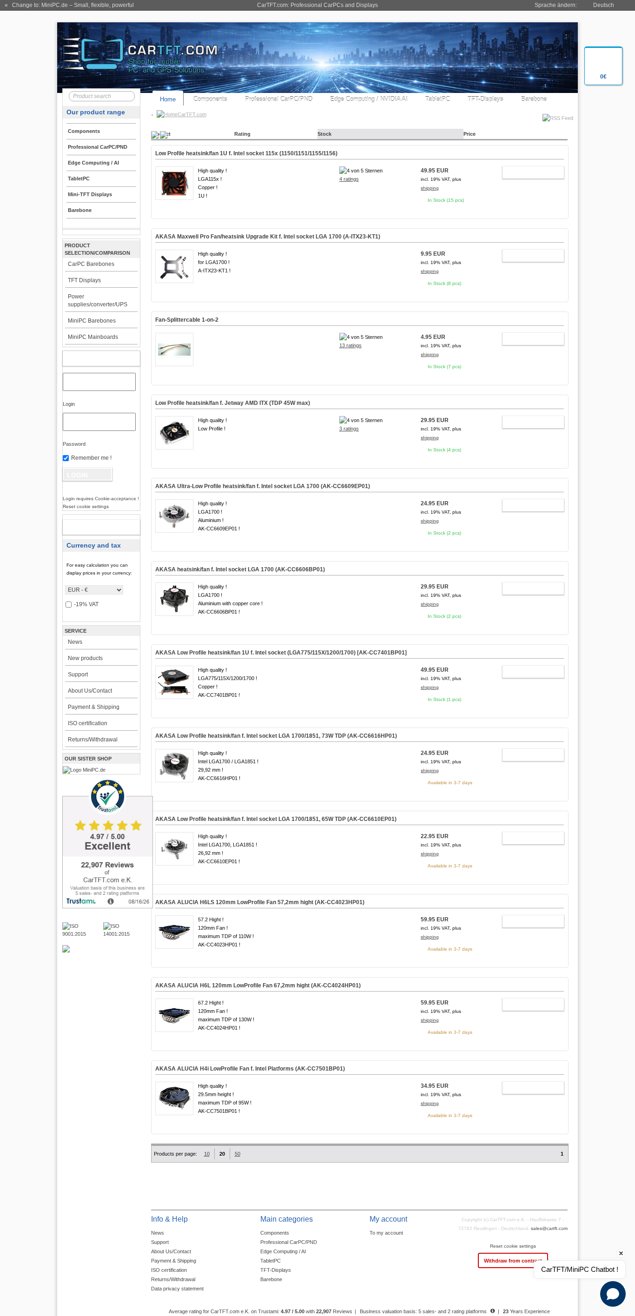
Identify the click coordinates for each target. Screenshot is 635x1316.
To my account (386, 1233)
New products (85, 658)
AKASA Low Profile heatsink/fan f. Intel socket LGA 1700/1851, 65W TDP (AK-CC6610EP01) (276, 819)
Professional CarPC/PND (278, 99)
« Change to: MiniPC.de (69, 5)
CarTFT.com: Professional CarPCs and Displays (317, 5)
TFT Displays (84, 280)
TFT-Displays (485, 99)
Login (69, 404)
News (75, 642)
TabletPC (437, 99)
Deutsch (603, 5)
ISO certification (87, 723)
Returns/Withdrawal (93, 739)
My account (91, 358)
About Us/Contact (90, 691)
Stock (324, 134)
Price (469, 134)
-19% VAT (86, 604)
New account (91, 527)
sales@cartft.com (549, 1228)
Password (74, 444)
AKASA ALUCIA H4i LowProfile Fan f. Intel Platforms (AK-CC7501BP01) (250, 1068)
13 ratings (350, 345)
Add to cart (528, 172)
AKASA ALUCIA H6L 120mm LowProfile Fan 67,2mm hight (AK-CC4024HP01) (258, 985)
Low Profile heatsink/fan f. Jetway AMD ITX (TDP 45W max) (232, 403)
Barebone (534, 99)
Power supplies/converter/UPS (97, 300)
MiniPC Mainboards (93, 337)
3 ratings (349, 428)
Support (78, 674)
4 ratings (349, 179)
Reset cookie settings (513, 1246)
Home (168, 99)
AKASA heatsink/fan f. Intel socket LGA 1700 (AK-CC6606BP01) (240, 569)
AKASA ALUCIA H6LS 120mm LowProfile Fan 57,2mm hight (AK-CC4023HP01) (259, 902)
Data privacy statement (177, 1288)
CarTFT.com (192, 114)
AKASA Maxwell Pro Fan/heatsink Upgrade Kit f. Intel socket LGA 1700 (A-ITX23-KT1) (267, 236)
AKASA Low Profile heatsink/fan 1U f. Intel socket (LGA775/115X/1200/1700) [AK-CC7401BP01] (281, 652)
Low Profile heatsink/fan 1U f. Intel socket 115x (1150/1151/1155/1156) (246, 153)
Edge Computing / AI (283, 1251)
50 (237, 1154)
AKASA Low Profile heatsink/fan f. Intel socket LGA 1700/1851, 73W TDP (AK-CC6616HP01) (276, 736)
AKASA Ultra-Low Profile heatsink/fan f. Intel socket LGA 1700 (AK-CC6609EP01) (262, 486)
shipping (430, 188)
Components (210, 99)
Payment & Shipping (93, 707)
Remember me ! (91, 458)
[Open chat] (613, 1294)
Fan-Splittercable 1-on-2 (186, 320)
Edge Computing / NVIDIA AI (369, 99)
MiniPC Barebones (92, 320)
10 (207, 1154)
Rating (242, 134)
